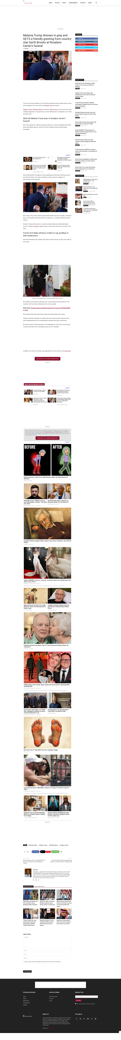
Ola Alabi (26, 48)
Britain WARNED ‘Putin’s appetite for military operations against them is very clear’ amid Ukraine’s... (85, 131)
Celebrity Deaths (32, 845)
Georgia (36, 226)
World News (42, 918)
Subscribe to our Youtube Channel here (47, 358)
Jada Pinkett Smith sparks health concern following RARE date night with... (90, 210)
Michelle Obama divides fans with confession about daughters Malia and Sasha (30, 903)
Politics (57, 2)
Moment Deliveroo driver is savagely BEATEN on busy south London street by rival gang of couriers (34, 862)
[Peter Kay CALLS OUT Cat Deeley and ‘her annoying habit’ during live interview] (78, 188)
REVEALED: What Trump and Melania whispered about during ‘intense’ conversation (47, 903)
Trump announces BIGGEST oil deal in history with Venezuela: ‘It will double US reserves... (86, 151)
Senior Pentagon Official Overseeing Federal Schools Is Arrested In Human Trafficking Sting (61, 861)
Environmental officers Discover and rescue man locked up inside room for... (89, 203)
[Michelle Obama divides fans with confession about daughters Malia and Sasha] (30, 894)
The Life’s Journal (53, 996)
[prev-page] (24, 928)
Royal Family (78, 162)
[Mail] (36, 880)
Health (85, 197)
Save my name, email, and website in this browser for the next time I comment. (43, 961)
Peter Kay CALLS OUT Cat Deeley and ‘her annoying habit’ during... (90, 188)
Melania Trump (27, 109)
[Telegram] (88, 1018)
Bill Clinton (68, 351)
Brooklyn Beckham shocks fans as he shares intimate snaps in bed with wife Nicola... (85, 114)
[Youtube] (95, 1018)
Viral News (25, 899)
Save (49, 852)
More (89, 2)
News (50, 2)
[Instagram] (34, 880)
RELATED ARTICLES (28, 886)
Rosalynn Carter (49, 105)
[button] (96, 3)
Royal (64, 2)
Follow (95, 41)
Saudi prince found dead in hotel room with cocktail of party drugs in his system (64, 922)
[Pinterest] (84, 1018)
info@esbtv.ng (51, 1028)
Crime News (86, 205)
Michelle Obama (37, 109)
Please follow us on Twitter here (52, 432)
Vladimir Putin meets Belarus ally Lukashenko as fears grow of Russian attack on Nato (85, 94)
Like (96, 38)
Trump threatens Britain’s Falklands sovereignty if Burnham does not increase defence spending (86, 104)
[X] (91, 1018)
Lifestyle (82, 2)
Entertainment (73, 2)
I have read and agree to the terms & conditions (85, 1003)
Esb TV (50, 1000)
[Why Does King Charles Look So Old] (78, 196)
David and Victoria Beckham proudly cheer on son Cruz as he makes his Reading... (85, 85)
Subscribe (95, 50)
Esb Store (51, 998)
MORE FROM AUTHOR (39, 886)
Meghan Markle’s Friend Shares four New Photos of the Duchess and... (90, 181)
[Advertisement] (60, 16)
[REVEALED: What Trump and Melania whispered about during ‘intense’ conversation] (47, 894)
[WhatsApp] (39, 880)
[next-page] (26, 928)
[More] (61, 851)
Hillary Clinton (54, 109)
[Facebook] (76, 1018)
